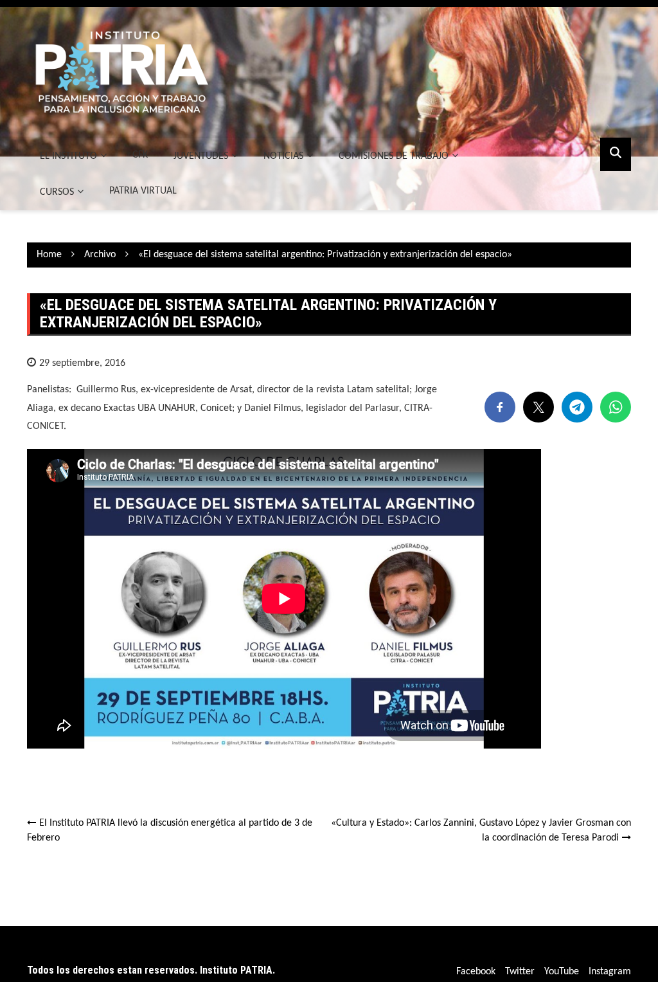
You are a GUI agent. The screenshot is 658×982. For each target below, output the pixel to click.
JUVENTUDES (200, 156)
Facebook (475, 972)
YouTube (561, 972)
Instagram (610, 972)
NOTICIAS (283, 156)
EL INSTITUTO (68, 156)
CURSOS (57, 192)
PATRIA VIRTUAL (143, 191)
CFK (140, 155)
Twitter (520, 972)
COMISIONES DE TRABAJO (394, 156)
